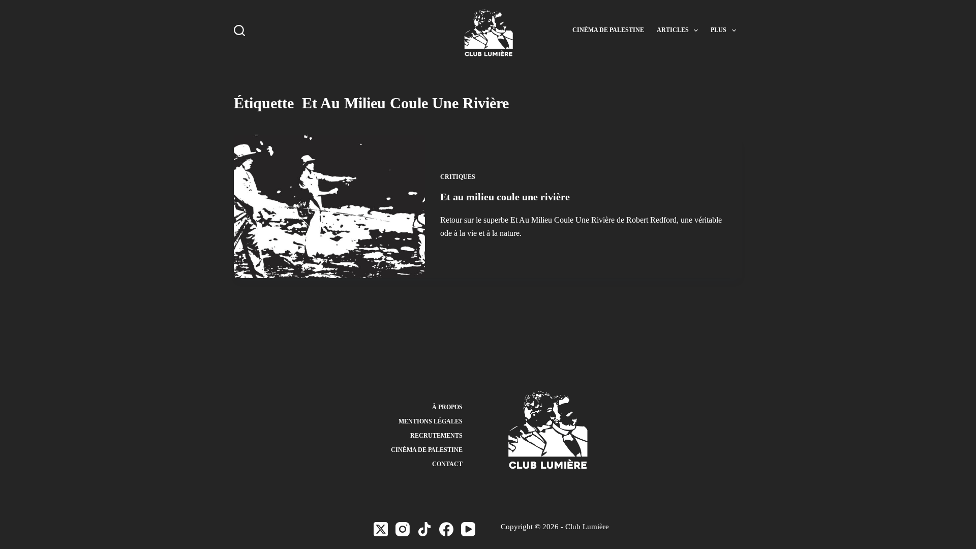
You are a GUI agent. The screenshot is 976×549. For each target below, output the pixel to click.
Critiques (457, 176)
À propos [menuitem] (447, 407)
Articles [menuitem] (673, 30)
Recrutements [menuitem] (436, 435)
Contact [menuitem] (447, 464)
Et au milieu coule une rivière (505, 196)
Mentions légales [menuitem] (431, 421)
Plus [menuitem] (718, 30)
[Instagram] (402, 529)
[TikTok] (424, 529)
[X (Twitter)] (381, 529)
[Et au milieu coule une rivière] (329, 206)
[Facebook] (446, 529)
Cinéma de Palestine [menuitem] (608, 30)
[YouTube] (468, 529)
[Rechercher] (239, 30)
